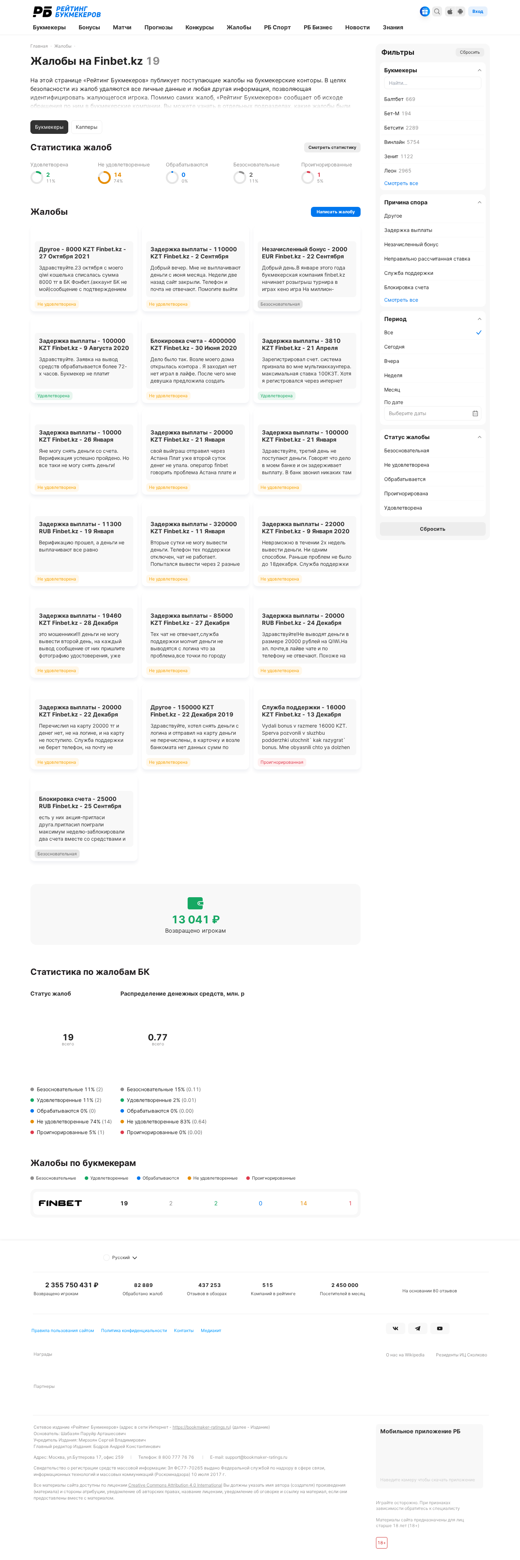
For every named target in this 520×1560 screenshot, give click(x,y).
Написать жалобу (336, 211)
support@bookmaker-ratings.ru (256, 1457)
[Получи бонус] (425, 11)
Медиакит (211, 1330)
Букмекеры (49, 127)
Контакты (184, 1330)
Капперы (87, 127)
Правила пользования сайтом (62, 1330)
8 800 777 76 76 (176, 1457)
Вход (477, 11)
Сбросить (470, 52)
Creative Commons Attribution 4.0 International (175, 1485)
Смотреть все (401, 183)
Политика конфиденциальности (134, 1330)
